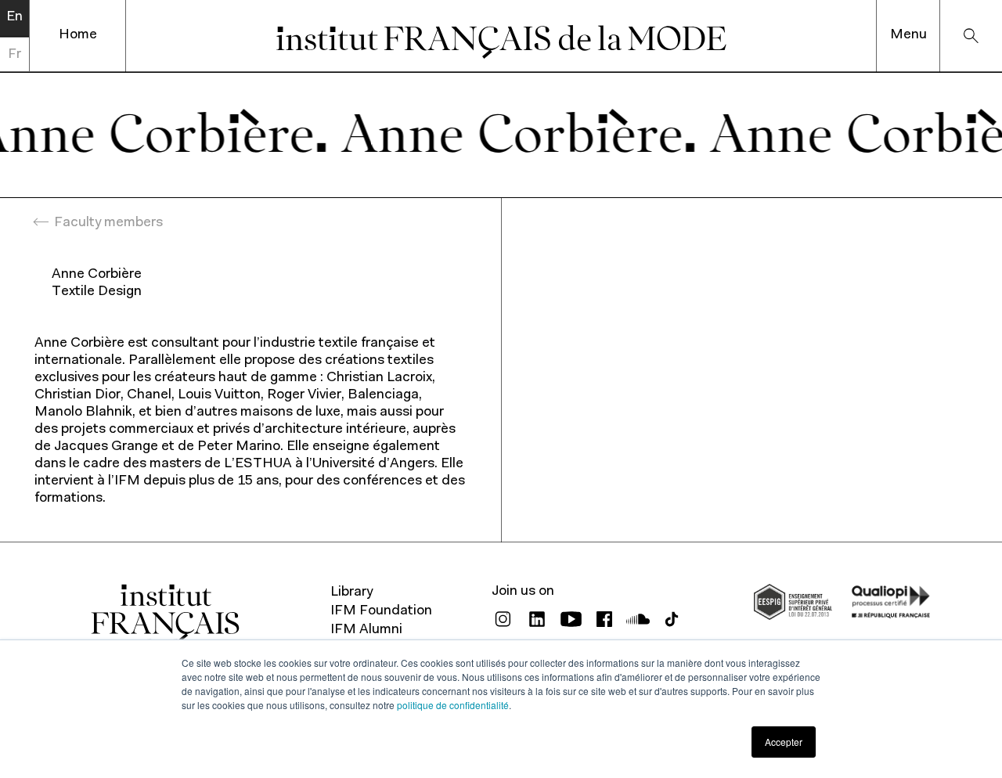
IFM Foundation (381, 611)
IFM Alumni (366, 630)
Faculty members (108, 223)
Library (351, 592)
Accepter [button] (783, 741)
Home (78, 35)
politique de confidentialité (453, 704)
